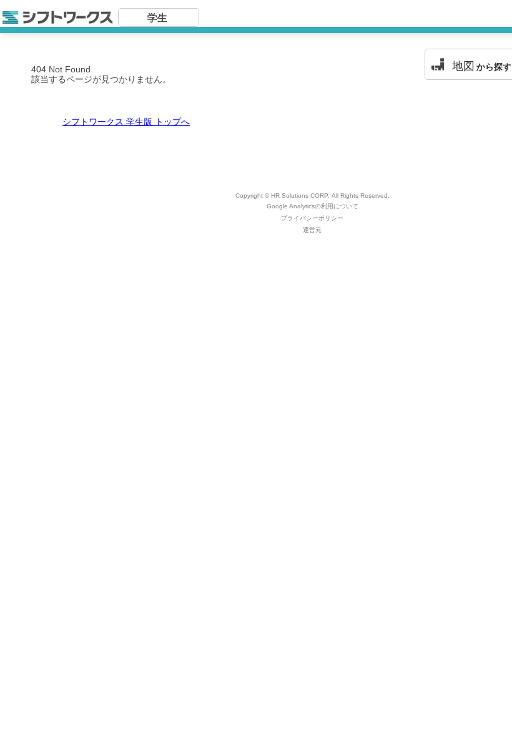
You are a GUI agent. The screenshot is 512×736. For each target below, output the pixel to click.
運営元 (312, 229)
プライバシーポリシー (312, 218)
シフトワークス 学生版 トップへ (126, 122)
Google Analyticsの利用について (312, 206)
